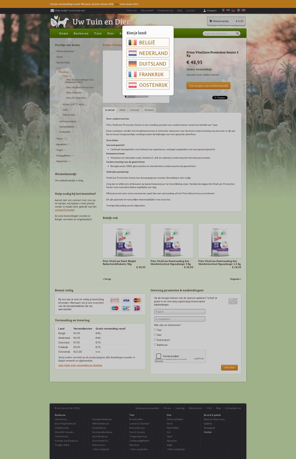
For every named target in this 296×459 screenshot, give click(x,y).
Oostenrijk (153, 85)
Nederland (153, 53)
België (147, 42)
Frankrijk (151, 74)
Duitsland (152, 63)
